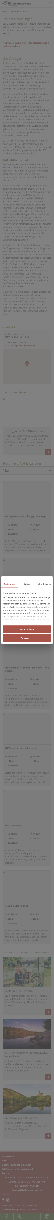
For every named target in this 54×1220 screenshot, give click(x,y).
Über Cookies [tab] (44, 583)
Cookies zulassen (27, 629)
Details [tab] (27, 583)
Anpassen (25, 638)
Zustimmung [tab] (10, 583)
